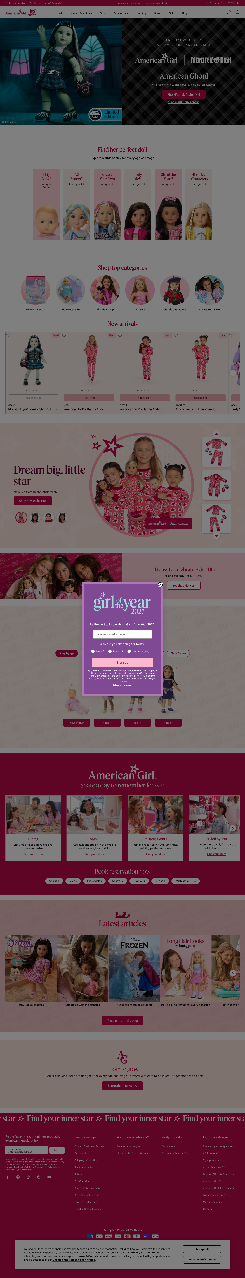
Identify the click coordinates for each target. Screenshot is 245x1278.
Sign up (123, 662)
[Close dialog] (160, 584)
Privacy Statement (122, 685)
